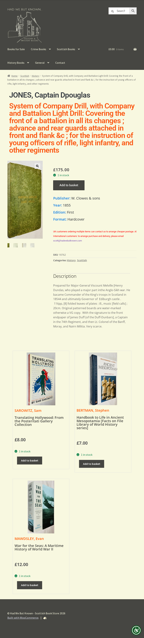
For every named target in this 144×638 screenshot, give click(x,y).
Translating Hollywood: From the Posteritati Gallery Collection (39, 421)
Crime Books (38, 49)
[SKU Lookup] (45, 618)
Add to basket (69, 185)
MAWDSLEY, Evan (29, 538)
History (35, 75)
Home (14, 75)
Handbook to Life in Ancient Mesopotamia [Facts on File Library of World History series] (100, 422)
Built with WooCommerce (22, 617)
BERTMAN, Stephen (93, 410)
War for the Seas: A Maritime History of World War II (39, 547)
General (40, 62)
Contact (60, 62)
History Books (15, 62)
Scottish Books (66, 49)
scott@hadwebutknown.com (67, 240)
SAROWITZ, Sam (28, 410)
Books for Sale (16, 49)
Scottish (24, 75)
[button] (37, 166)
